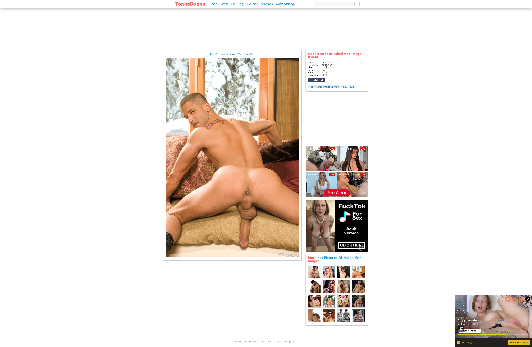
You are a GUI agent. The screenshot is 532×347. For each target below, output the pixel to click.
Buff (352, 87)
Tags (241, 4)
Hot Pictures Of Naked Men (324, 87)
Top (233, 4)
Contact (237, 341)
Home (213, 4)
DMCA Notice (268, 341)
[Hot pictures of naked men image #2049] (232, 256)
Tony (344, 87)
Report (362, 62)
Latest (224, 4)
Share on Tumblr (316, 80)
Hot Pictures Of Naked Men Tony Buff (233, 54)
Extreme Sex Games (260, 4)
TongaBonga (190, 4)
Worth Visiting (285, 4)
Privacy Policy (251, 341)
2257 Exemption (286, 341)
